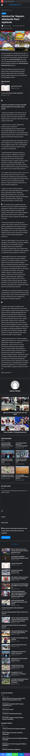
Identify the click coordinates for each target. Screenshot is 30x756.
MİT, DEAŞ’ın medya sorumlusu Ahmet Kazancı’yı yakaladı (19, 578)
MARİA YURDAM (7, 25)
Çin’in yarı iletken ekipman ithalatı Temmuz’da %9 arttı (7, 444)
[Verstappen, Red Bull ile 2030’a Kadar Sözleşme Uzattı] (6, 559)
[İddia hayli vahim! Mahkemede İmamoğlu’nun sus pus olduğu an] (6, 586)
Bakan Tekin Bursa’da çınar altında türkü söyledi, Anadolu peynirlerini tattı (19, 550)
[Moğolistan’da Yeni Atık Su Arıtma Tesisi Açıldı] (7, 454)
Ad (2, 511)
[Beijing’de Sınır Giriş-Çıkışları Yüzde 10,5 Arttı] (22, 454)
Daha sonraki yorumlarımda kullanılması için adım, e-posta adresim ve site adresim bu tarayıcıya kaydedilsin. (14, 531)
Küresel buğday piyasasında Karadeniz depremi (22, 476)
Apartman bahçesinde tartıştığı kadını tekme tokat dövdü (19, 602)
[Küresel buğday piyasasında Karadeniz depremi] (22, 470)
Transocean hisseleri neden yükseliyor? (12, 93)
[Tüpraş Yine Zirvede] (5, 88)
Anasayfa (5, 10)
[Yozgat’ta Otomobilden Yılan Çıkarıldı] (6, 640)
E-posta (3, 516)
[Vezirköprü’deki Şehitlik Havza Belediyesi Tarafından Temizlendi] (6, 681)
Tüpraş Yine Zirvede (9, 1)
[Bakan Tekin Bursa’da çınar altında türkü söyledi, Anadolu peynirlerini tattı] (6, 551)
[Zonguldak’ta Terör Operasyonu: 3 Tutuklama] (6, 674)
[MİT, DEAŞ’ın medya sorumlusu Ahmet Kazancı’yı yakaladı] (6, 579)
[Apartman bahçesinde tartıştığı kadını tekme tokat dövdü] (6, 602)
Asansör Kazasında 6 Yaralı (19, 645)
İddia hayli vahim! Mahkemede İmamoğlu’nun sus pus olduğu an (19, 585)
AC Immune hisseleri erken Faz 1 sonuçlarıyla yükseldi (21, 444)
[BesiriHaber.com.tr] (15, 5)
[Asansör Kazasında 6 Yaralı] (6, 647)
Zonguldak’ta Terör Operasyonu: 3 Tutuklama (18, 673)
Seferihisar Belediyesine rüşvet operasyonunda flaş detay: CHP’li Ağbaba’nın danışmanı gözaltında (19, 594)
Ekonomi (10, 10)
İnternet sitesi (4, 522)
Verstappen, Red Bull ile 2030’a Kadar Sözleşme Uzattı (19, 557)
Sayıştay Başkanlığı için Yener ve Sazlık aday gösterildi (19, 631)
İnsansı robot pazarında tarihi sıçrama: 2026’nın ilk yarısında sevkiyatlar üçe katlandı (19, 619)
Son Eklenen (15, 544)
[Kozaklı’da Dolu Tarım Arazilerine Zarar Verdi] (7, 470)
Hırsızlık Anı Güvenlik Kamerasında (17, 571)
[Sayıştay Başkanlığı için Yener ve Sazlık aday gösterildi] (6, 633)
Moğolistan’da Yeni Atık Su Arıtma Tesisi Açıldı (7, 460)
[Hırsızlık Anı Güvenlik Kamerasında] (6, 572)
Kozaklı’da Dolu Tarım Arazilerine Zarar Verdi (7, 475)
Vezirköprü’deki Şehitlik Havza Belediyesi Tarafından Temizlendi (19, 680)
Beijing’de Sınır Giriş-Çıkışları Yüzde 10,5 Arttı (21, 460)
